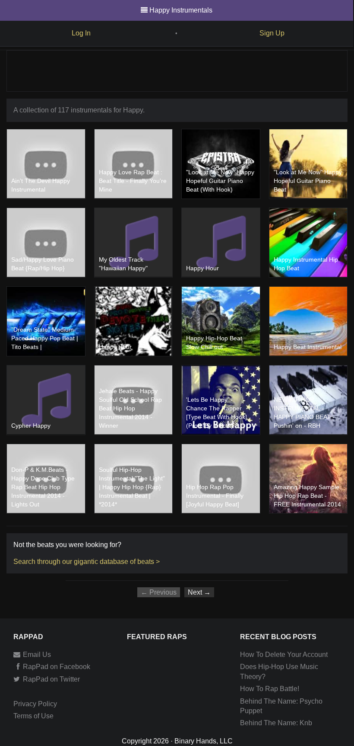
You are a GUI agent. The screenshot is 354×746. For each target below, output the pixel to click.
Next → (199, 592)
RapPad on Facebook (55, 666)
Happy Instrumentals (180, 10)
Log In (81, 33)
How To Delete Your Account (284, 654)
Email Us (36, 654)
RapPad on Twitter (50, 679)
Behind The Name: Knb (276, 723)
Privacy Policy (35, 704)
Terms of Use (33, 716)
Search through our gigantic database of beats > (86, 561)
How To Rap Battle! (269, 688)
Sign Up (271, 33)
